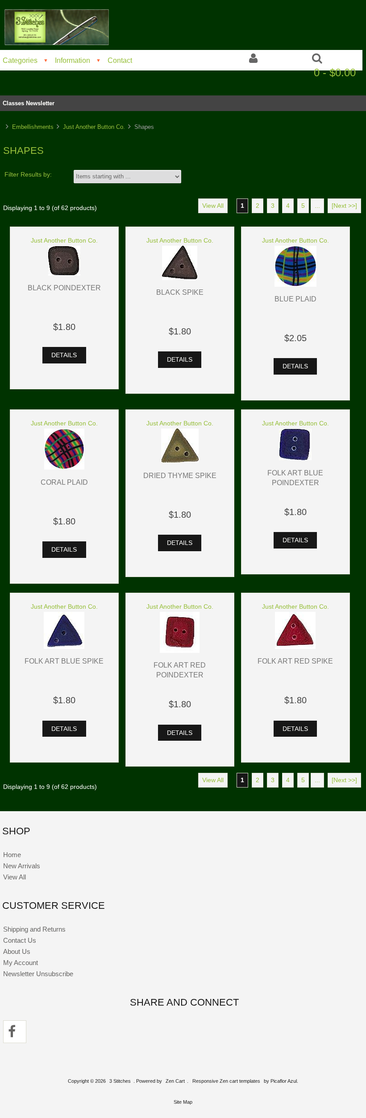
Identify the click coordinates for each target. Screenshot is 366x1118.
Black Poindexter (64, 288)
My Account (20, 962)
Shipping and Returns (34, 929)
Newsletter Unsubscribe (38, 974)
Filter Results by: (28, 174)
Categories (20, 60)
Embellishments (33, 127)
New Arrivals (21, 866)
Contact (120, 60)
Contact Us (19, 940)
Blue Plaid (295, 299)
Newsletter (40, 103)
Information (72, 60)
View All (213, 205)
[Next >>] (344, 205)
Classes (13, 103)
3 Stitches (120, 1081)
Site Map (183, 1102)
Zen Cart (175, 1081)
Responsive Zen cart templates (226, 1081)
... (317, 205)
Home (12, 854)
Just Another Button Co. (94, 127)
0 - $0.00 (335, 72)
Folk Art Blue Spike (64, 661)
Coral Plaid (64, 482)
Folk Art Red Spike (295, 661)
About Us (16, 951)
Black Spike (180, 292)
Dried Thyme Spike (179, 475)
